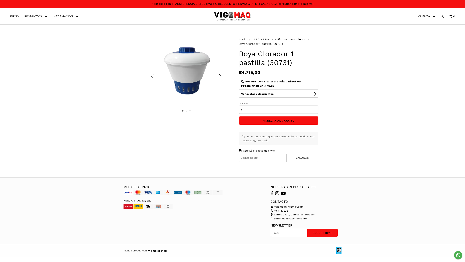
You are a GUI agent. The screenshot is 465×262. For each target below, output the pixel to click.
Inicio (14, 16)
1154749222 (281, 210)
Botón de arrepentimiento (290, 218)
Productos (33, 16)
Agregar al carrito (278, 120)
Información (63, 16)
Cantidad (243, 103)
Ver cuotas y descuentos (257, 93)
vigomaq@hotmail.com (289, 206)
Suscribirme (322, 233)
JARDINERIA (261, 39)
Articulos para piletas (290, 39)
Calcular (302, 157)
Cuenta (424, 16)
